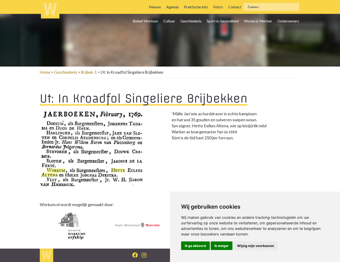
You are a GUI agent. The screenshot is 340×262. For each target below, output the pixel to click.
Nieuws (155, 7)
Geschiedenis (190, 21)
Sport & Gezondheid (223, 21)
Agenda (172, 7)
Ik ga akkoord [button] (195, 246)
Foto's (218, 7)
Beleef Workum (145, 21)
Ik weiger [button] (221, 246)
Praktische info (196, 7)
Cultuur (169, 21)
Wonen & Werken (258, 21)
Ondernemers (288, 21)
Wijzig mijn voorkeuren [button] (255, 246)
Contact (234, 7)
